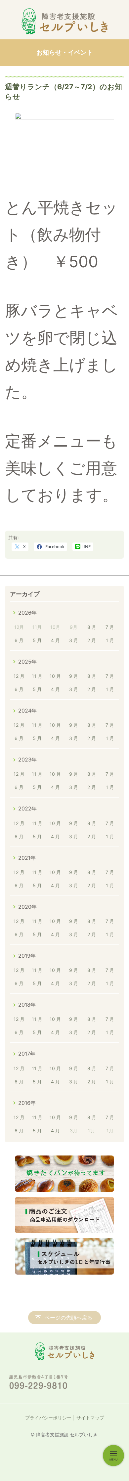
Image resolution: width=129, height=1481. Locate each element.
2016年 (27, 1103)
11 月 (37, 676)
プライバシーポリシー (48, 1417)
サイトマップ (90, 1417)
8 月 (91, 627)
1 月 (110, 640)
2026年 (27, 612)
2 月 (91, 640)
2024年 (27, 710)
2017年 (26, 1053)
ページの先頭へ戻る (68, 1317)
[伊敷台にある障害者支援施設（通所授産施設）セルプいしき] (65, 21)
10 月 (55, 676)
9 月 (73, 676)
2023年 (27, 759)
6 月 (19, 640)
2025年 (27, 661)
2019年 (27, 955)
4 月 (55, 640)
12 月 (19, 676)
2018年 (27, 1004)
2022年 (27, 808)
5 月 (37, 640)
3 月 (73, 640)
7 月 (110, 627)
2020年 (27, 906)
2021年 (27, 857)
